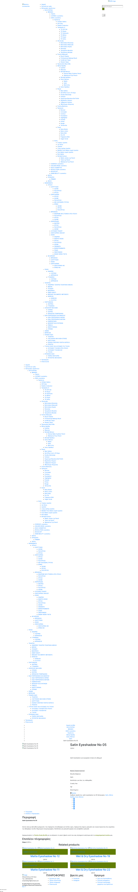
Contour (47, 474)
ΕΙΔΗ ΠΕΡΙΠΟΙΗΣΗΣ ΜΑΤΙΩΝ (40, 680)
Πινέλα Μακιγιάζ (46, 415)
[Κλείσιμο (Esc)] (5, 889)
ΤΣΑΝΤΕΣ (31, 643)
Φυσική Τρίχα (49, 422)
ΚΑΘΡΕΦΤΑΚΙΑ (36, 681)
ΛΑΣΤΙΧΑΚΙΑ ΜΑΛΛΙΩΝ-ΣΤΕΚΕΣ (41, 699)
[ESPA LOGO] (112, 1)
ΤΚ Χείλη (47, 399)
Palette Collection (46, 386)
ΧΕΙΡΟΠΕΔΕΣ (39, 582)
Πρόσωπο (44, 468)
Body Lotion (48, 491)
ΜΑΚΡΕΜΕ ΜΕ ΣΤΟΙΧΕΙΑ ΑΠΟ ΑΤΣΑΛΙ (49, 574)
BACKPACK (35, 651)
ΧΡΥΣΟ (40, 553)
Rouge (46, 484)
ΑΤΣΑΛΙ (34, 545)
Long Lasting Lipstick (47, 509)
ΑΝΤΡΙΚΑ (34, 664)
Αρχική (43, 4)
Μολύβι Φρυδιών (50, 438)
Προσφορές (45, 359)
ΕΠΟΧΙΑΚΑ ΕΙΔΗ (33, 714)
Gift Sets (44, 384)
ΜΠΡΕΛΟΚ (32, 693)
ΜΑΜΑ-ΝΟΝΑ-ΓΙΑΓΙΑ (44, 614)
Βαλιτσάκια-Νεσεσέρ (51, 403)
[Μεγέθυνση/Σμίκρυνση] (0, 889)
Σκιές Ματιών (49, 439)
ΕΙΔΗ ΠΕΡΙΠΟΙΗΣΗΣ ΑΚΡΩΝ (40, 678)
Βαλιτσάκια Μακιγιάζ (51, 405)
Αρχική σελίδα (70, 725)
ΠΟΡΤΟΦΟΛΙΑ (33, 662)
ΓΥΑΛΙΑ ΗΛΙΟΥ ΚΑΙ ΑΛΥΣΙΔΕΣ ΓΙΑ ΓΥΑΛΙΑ (41, 706)
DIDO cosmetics (40, 378)
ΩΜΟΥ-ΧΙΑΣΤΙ (36, 653)
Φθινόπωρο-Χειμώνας (51, 464)
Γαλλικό (47, 457)
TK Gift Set (48, 390)
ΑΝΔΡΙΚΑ (41, 597)
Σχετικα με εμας (54, 878)
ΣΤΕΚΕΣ (34, 670)
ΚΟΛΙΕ (37, 595)
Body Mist (48, 493)
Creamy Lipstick (46, 503)
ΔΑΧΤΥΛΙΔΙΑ (38, 547)
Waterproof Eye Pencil (54, 436)
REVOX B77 (38, 532)
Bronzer (47, 470)
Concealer (48, 472)
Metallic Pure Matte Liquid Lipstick (51, 511)
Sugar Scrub (48, 499)
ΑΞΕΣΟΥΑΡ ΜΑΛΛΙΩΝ (35, 668)
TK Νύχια (47, 391)
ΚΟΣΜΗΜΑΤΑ (33, 543)
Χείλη (40, 501)
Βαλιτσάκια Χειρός (50, 407)
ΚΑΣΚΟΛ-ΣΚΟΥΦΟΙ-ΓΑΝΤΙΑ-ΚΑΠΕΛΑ (43, 703)
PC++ (24, 887)
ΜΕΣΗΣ (34, 647)
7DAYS (37, 374)
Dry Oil (47, 495)
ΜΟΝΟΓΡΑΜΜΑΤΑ (43, 608)
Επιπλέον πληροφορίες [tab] (32, 813)
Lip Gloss (44, 505)
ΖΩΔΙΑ (40, 610)
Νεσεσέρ (47, 409)
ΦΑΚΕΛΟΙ (34, 657)
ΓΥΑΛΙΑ (34, 712)
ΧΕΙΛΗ (34, 541)
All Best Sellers (45, 382)
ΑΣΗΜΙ (40, 549)
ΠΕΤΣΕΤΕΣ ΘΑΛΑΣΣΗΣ (39, 718)
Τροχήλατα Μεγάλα (51, 411)
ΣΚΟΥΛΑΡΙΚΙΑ (39, 555)
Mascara (47, 430)
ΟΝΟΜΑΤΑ (41, 607)
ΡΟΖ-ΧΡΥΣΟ (41, 551)
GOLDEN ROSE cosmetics (43, 526)
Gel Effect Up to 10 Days (52, 453)
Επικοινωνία (45, 361)
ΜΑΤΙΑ (34, 536)
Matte (49, 441)
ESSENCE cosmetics (41, 524)
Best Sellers (48, 451)
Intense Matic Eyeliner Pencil (56, 434)
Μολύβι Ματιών (49, 432)
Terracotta (48, 486)
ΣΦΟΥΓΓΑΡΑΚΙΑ (36, 687)
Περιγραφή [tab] (28, 811)
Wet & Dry (51, 445)
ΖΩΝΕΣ (31, 691)
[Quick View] (22, 854)
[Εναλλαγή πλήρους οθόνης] (2, 889)
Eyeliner (47, 428)
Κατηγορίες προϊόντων (48, 8)
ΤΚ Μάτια (47, 395)
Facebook (76, 878)
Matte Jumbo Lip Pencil (52, 518)
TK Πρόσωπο (49, 393)
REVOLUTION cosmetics (42, 530)
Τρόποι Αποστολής (55, 880)
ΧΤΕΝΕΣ (34, 689)
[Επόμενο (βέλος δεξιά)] (2, 891)
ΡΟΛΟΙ (30, 630)
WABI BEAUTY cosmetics (42, 534)
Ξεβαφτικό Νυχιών (50, 463)
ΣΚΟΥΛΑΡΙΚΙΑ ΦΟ (43, 626)
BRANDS (34, 372)
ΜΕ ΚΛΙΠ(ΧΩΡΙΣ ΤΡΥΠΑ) (45, 562)
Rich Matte (44, 514)
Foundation (48, 476)
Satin (49, 443)
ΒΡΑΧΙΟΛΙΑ (38, 572)
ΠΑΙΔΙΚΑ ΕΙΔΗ (33, 695)
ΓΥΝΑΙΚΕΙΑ (35, 637)
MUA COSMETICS (40, 528)
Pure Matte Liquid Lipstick (49, 512)
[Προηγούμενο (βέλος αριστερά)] (0, 891)
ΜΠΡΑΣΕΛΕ (38, 635)
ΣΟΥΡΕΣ (34, 672)
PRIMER (37, 539)
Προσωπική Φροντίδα (47, 424)
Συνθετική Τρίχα (50, 420)
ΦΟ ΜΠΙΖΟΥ (35, 616)
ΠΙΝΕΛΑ (34, 685)
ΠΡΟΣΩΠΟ (35, 537)
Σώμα (43, 487)
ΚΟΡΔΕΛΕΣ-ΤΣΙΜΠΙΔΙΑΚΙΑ (39, 674)
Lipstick (43, 507)
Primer (47, 482)
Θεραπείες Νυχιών (50, 461)
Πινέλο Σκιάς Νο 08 (40, 835)
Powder (47, 480)
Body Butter (48, 489)
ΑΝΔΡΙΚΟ (34, 632)
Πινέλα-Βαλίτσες (46, 466)
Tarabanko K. (45, 388)
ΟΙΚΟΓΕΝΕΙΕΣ (42, 612)
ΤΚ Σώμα (47, 397)
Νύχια (43, 449)
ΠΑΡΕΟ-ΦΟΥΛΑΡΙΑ (37, 716)
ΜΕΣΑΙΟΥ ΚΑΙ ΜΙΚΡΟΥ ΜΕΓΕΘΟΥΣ (42, 655)
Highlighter (48, 478)
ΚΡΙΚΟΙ (40, 564)
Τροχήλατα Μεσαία (50, 413)
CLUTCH (37, 660)
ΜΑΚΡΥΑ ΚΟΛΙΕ (43, 599)
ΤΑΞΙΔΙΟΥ (34, 649)
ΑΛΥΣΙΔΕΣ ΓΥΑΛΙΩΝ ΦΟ (39, 710)
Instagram (76, 880)
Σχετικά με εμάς (46, 6)
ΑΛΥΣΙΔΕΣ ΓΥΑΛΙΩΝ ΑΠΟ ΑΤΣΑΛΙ (42, 708)
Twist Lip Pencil (49, 520)
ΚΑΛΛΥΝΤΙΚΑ (33, 370)
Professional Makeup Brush (53, 418)
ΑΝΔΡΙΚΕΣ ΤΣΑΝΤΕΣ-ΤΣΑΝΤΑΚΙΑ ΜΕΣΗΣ (44, 645)
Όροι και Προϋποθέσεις (104, 878)
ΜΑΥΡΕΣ (40, 584)
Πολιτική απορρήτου (103, 880)
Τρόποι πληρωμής (54, 882)
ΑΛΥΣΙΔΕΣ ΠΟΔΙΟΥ (40, 591)
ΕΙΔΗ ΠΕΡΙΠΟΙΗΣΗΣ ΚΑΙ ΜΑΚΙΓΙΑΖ (39, 676)
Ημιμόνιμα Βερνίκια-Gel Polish (54, 459)
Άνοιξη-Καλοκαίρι (50, 455)
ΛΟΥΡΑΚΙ (37, 633)
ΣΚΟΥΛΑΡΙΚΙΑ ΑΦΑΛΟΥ (42, 593)
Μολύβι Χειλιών (46, 516)
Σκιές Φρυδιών (49, 447)
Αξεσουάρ (44, 401)
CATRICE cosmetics (41, 376)
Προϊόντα (41, 380)
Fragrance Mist (49, 497)
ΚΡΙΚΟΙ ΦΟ (41, 628)
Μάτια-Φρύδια (45, 426)
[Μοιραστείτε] (4, 889)
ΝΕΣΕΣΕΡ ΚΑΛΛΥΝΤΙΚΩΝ (39, 683)
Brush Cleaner (49, 416)
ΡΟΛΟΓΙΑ (34, 705)
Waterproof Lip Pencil (51, 522)
